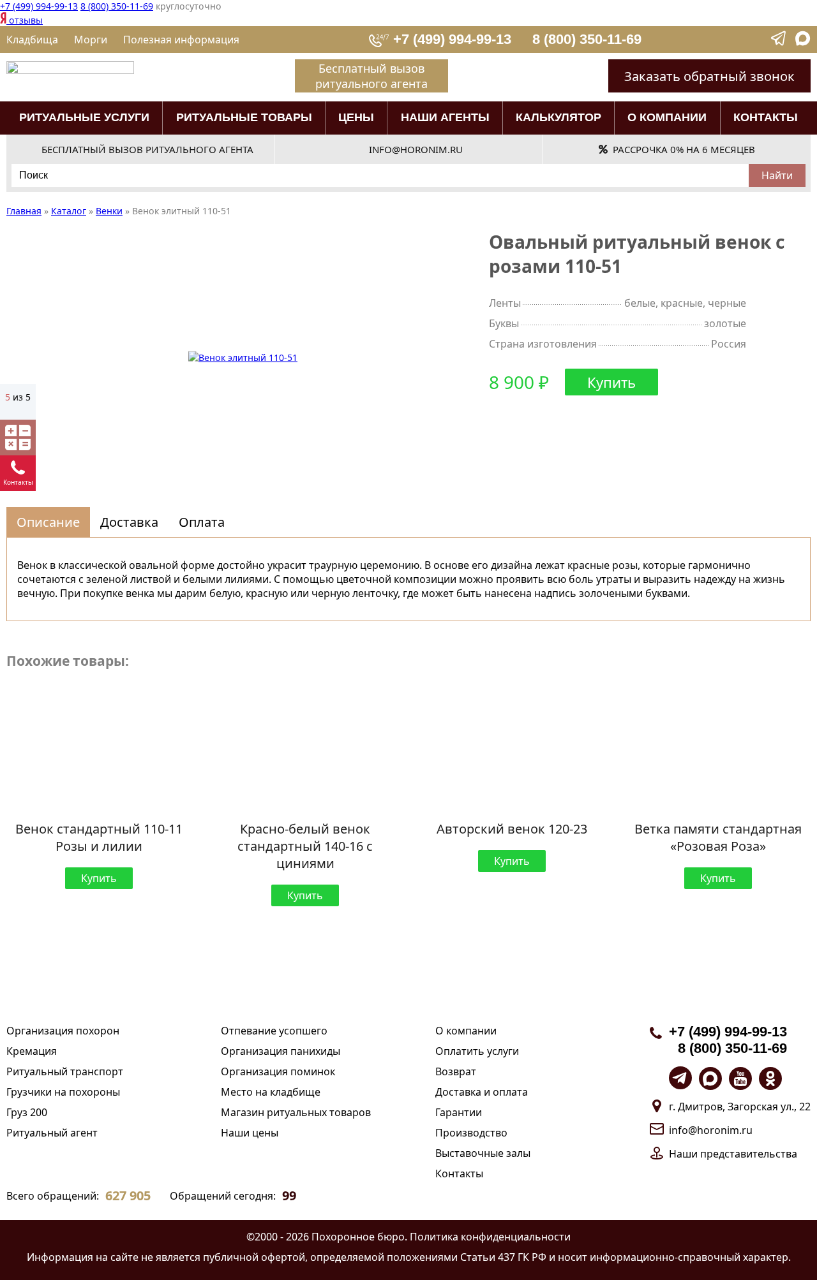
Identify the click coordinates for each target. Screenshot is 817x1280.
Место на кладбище (270, 1092)
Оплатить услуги (477, 1051)
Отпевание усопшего (274, 1031)
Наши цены (249, 1133)
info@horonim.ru (711, 1130)
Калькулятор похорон (18, 437)
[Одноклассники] (770, 1078)
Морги (90, 40)
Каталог (68, 211)
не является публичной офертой (223, 1257)
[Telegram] (779, 42)
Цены (356, 117)
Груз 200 (26, 1112)
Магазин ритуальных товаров (296, 1112)
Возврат (455, 1071)
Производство (471, 1133)
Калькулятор (558, 117)
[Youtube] (740, 1078)
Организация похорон (62, 1031)
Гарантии (458, 1112)
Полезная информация (181, 40)
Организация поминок (278, 1071)
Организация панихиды (280, 1051)
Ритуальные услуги (84, 117)
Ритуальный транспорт (64, 1071)
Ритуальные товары (244, 117)
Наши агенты (445, 117)
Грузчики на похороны (63, 1092)
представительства (748, 1154)
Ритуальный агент (52, 1133)
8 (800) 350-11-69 (116, 6)
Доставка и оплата (481, 1092)
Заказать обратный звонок (709, 76)
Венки (109, 211)
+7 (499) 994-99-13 (39, 6)
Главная (23, 211)
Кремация (31, 1051)
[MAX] (803, 42)
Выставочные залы (482, 1153)
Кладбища (32, 40)
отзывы (24, 20)
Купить (611, 382)
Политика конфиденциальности (490, 1237)
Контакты (765, 117)
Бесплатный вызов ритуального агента (371, 76)
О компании (667, 117)
